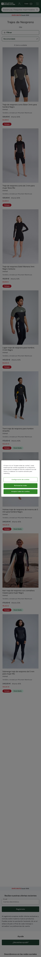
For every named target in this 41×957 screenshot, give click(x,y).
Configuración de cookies (20, 480)
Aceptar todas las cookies (20, 491)
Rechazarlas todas (20, 486)
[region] (20, 478)
